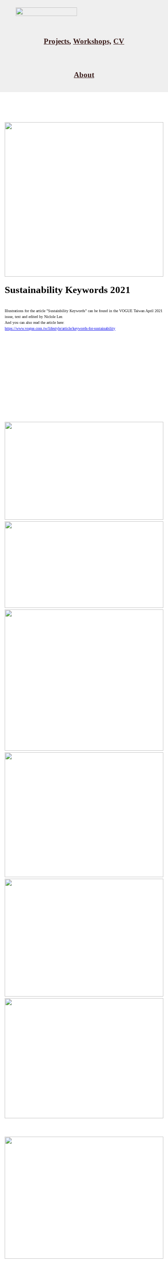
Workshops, (92, 41)
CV (118, 41)
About (84, 75)
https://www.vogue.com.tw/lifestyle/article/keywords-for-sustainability (60, 328)
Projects (56, 41)
